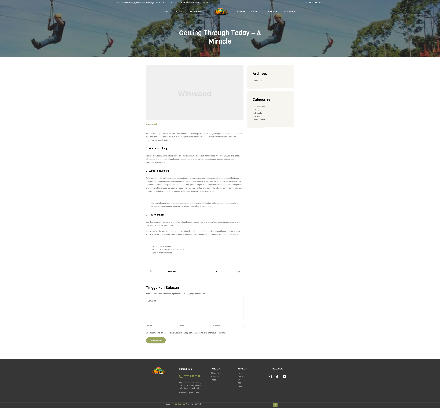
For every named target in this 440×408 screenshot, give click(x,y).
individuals (257, 113)
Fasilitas (178, 11)
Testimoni (241, 11)
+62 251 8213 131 (171, 3)
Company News (259, 106)
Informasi (254, 11)
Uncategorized (151, 124)
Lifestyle (256, 116)
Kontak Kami (289, 11)
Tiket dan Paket (195, 11)
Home (166, 11)
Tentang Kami (271, 11)
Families (256, 110)
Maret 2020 (257, 81)
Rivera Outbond (178, 404)
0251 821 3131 (192, 376)
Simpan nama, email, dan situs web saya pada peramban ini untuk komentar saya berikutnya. (187, 333)
